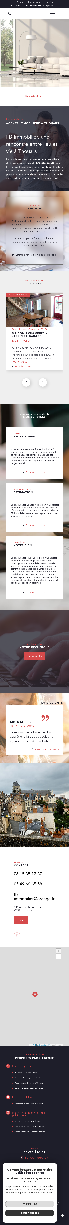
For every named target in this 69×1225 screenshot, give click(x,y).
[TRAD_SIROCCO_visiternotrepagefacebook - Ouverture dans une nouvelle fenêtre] (17, 935)
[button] (43, 382)
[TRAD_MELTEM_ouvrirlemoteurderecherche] (10, 14)
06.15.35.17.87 (28, 874)
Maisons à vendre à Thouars (27, 1072)
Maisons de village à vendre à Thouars (31, 1078)
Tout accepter (30, 1212)
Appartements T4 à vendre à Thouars (30, 1126)
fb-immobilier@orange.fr (34, 897)
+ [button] (58, 951)
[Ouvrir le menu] (52, 13)
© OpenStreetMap (44, 1045)
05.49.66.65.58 (28, 884)
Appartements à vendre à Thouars (29, 1083)
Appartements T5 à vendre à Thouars (30, 1132)
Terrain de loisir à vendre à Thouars (29, 1088)
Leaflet (33, 1045)
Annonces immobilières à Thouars (29, 1103)
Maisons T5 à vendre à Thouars (28, 1121)
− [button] (58, 956)
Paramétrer (30, 1203)
